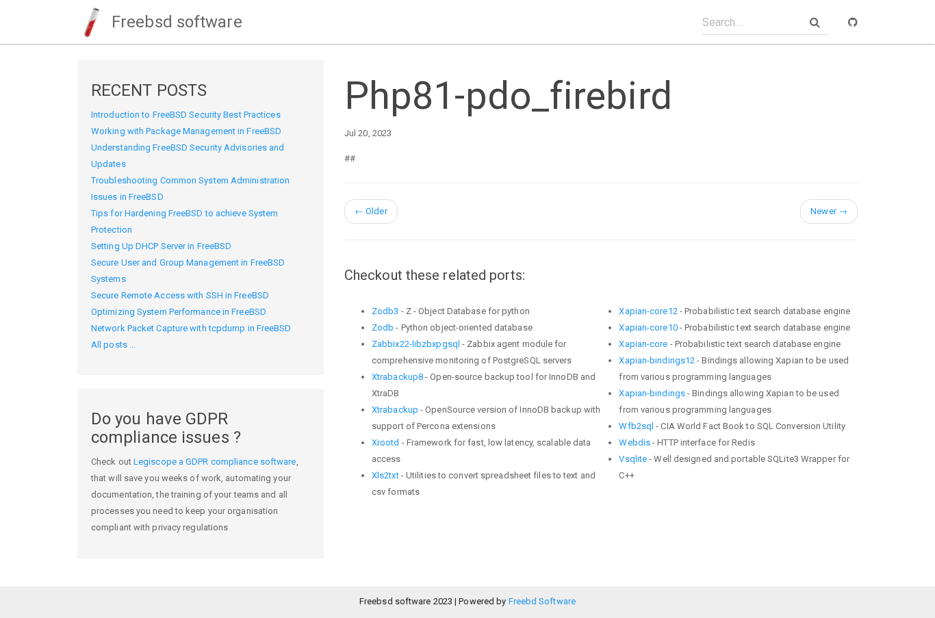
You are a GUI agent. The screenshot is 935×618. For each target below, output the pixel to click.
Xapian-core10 (648, 327)
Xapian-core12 (648, 311)
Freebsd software (174, 21)
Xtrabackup (395, 409)
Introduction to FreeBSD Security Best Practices (186, 115)
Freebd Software (542, 601)
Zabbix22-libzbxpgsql (416, 344)
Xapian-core (643, 344)
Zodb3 (385, 311)
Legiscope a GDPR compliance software (214, 461)
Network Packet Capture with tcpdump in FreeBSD (191, 328)
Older (371, 211)
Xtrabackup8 (397, 377)
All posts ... (113, 344)
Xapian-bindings (652, 393)
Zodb (383, 327)
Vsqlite (633, 459)
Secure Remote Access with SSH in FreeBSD (180, 295)
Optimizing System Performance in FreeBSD (178, 312)
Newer (828, 211)
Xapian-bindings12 (657, 360)
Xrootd (386, 442)
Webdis (634, 442)
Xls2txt (385, 475)
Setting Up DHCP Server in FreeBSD (161, 246)
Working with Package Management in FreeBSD (186, 131)
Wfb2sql (636, 426)
